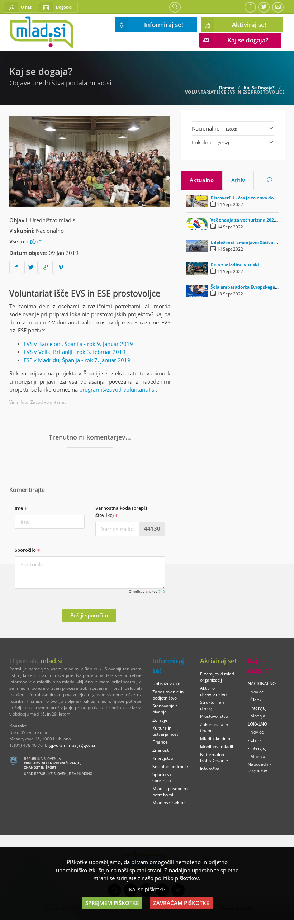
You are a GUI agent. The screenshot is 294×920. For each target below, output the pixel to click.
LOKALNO (257, 724)
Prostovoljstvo (214, 716)
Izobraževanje (166, 683)
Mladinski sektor (168, 803)
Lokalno (210, 142)
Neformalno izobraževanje (214, 757)
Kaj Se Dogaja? (259, 88)
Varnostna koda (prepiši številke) (122, 511)
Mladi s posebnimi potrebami (170, 792)
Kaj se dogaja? (248, 40)
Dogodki (64, 7)
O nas (26, 7)
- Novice (256, 692)
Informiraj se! (163, 24)
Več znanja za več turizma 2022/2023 (249, 220)
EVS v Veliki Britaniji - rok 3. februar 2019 (74, 351)
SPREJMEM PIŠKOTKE (112, 902)
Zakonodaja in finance (214, 727)
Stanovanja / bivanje (164, 709)
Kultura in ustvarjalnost (165, 731)
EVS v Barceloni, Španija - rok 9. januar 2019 (78, 343)
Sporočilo (26, 550)
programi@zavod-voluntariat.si (117, 389)
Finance (160, 742)
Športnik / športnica (161, 777)
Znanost (160, 750)
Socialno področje (170, 766)
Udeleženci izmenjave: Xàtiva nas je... (250, 242)
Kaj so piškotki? (147, 889)
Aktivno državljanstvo (213, 691)
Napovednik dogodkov (259, 767)
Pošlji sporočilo (89, 615)
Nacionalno (50, 230)
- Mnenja (256, 716)
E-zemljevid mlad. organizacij (217, 677)
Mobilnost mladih (217, 747)
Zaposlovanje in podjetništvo (168, 695)
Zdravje (159, 720)
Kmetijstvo (162, 758)
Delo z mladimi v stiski (234, 264)
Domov (226, 88)
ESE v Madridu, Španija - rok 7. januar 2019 (77, 360)
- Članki (255, 700)
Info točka (209, 769)
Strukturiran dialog (212, 705)
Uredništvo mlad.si (53, 220)
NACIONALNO (262, 683)
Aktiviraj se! (249, 24)
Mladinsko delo (215, 738)
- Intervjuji (257, 708)
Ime (19, 508)
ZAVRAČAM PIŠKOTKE (181, 902)
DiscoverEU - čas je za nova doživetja (249, 197)
